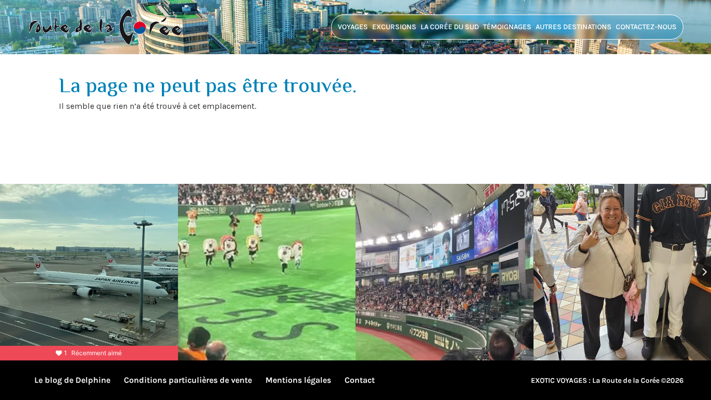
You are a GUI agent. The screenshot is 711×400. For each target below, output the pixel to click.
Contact (360, 380)
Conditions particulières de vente (188, 380)
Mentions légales (298, 380)
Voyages (353, 26)
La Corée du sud (450, 26)
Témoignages (507, 26)
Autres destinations (574, 26)
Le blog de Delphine (72, 380)
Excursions (394, 26)
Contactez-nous (646, 26)
